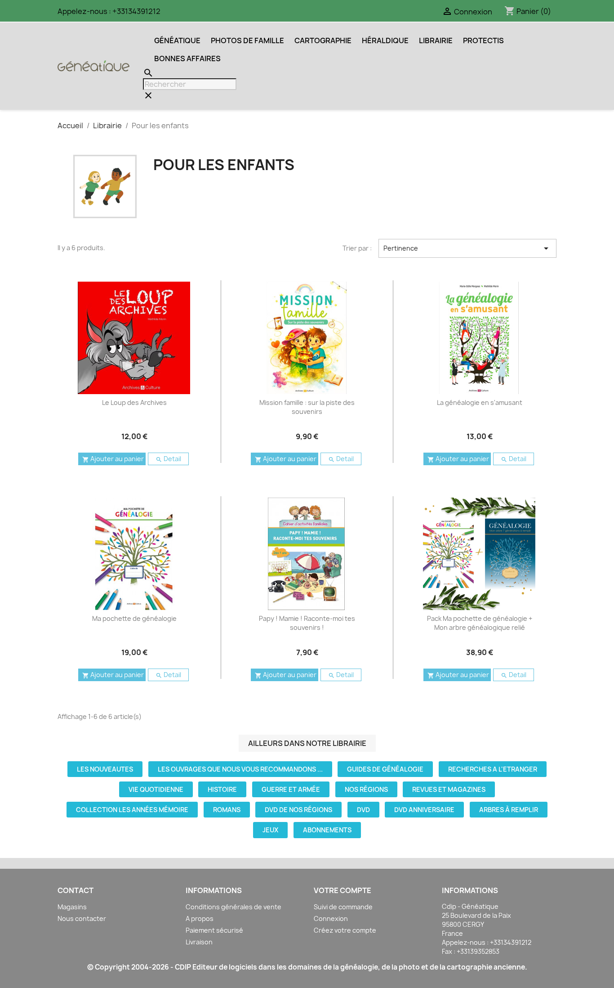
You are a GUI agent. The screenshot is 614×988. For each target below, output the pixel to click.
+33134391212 (136, 11)
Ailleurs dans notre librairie (307, 743)
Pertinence (467, 248)
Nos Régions (366, 789)
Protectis (483, 40)
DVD (363, 809)
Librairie (436, 40)
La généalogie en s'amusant (479, 402)
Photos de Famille (247, 40)
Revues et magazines (448, 789)
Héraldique (385, 40)
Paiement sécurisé (214, 930)
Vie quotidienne (156, 789)
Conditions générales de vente (233, 907)
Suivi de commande (343, 907)
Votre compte (342, 890)
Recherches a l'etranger (492, 769)
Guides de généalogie (385, 769)
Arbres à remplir (508, 809)
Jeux (270, 830)
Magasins (72, 907)
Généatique (177, 40)
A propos (200, 918)
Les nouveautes (105, 769)
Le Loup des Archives (134, 402)
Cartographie (322, 40)
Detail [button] (168, 458)
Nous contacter (82, 918)
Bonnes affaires (187, 58)
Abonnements (327, 830)
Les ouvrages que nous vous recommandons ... (240, 769)
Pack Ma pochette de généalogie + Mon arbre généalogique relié (479, 623)
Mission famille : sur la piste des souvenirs (307, 407)
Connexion (331, 918)
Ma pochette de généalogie (134, 618)
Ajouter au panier (113, 458)
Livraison (199, 942)
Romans (226, 809)
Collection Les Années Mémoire (132, 809)
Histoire (222, 789)
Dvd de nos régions (298, 809)
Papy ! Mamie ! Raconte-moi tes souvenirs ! (307, 623)
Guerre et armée (291, 789)
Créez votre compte (345, 930)
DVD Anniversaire (424, 809)
